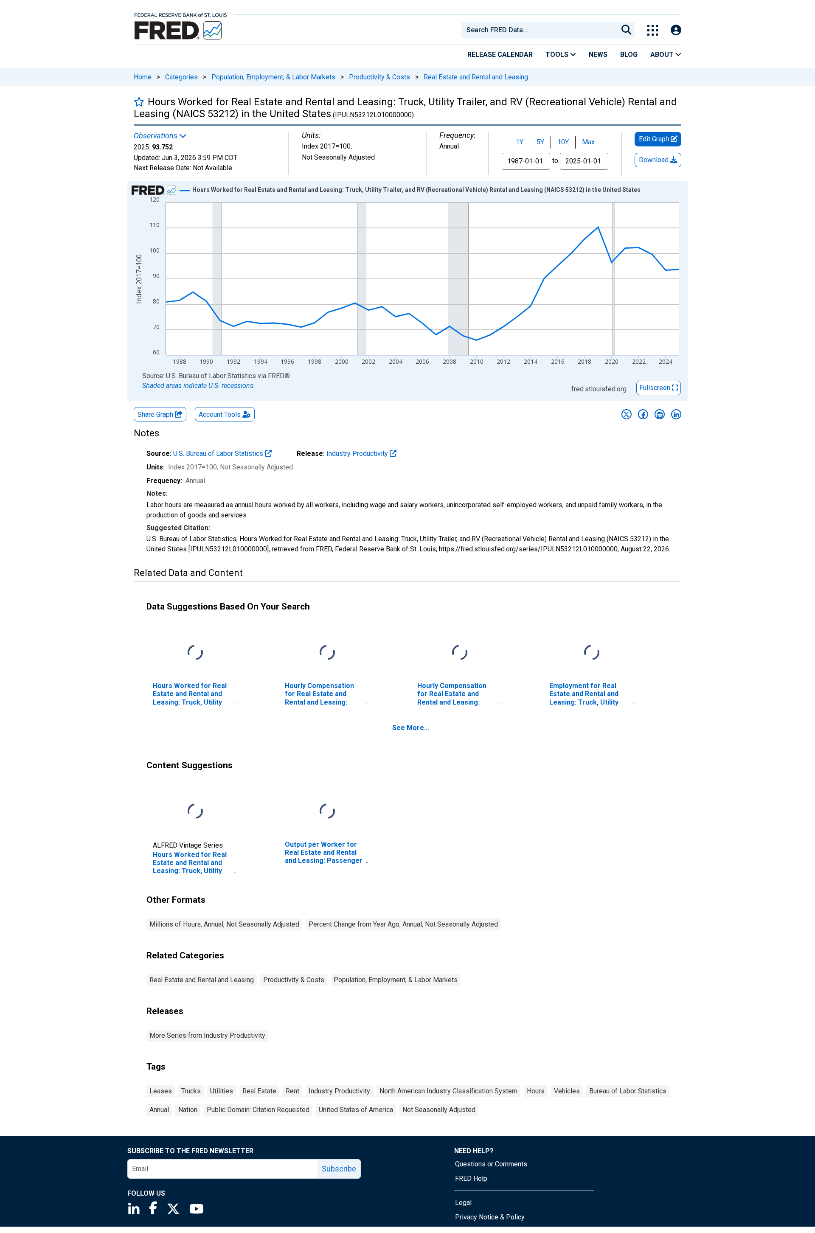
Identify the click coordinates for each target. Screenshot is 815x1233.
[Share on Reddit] (660, 414)
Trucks (191, 1091)
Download (654, 160)
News (598, 55)
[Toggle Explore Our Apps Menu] (652, 30)
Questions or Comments (491, 1164)
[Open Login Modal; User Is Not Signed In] (676, 30)
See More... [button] (410, 728)
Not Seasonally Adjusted (438, 1110)
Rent (292, 1091)
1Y (519, 142)
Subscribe (339, 1168)
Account (220, 414)
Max (588, 142)
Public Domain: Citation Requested (258, 1110)
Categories (181, 77)
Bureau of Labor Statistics (627, 1091)
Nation (187, 1110)
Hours (536, 1091)
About (662, 55)
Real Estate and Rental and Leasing (476, 77)
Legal (463, 1203)
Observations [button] (156, 136)
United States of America (356, 1110)
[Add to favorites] (139, 102)
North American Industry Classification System (448, 1091)
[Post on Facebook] (643, 414)
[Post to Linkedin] (676, 414)
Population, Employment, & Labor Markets (273, 77)
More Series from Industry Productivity (207, 1035)
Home (143, 77)
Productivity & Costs (379, 77)
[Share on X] (626, 414)
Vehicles (567, 1091)
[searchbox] (541, 30)
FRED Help (471, 1178)
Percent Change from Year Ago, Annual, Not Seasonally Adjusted (403, 924)
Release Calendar (500, 55)
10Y (563, 142)
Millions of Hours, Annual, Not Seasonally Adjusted (224, 924)
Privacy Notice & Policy (490, 1217)
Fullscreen (655, 388)
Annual (159, 1110)
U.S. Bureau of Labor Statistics (219, 453)
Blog (629, 55)
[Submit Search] (626, 30)
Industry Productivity (358, 453)
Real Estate (259, 1091)
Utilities (221, 1091)
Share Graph (156, 414)
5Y (540, 142)
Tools (557, 55)
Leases (160, 1091)
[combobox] (539, 30)
